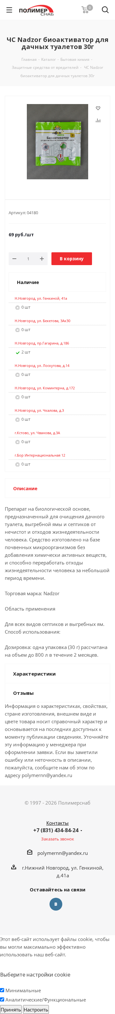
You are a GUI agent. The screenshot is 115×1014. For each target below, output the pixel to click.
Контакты (57, 823)
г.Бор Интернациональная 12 (40, 455)
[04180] (57, 142)
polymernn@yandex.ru (62, 853)
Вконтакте (56, 904)
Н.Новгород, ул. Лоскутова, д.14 (42, 365)
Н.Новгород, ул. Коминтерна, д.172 (45, 387)
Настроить (36, 1009)
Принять (11, 1009)
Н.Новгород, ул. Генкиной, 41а (41, 298)
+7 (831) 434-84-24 (55, 830)
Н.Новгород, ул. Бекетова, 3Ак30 (42, 320)
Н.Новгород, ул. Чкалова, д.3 (39, 410)
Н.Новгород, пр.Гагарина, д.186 (42, 343)
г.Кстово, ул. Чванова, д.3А (37, 432)
